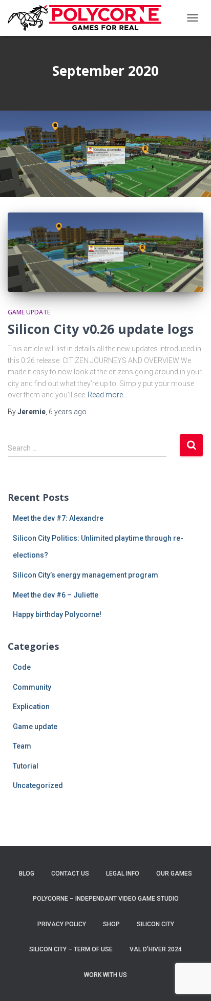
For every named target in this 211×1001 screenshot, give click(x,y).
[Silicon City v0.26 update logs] (105, 252)
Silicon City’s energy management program (85, 575)
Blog (26, 873)
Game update (29, 312)
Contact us (70, 873)
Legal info (122, 873)
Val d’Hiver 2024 (156, 949)
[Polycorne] (88, 18)
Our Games (174, 873)
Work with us (105, 974)
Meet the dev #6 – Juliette (55, 595)
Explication (31, 706)
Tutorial (25, 766)
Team (22, 746)
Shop (111, 924)
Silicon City (155, 924)
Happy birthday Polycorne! (57, 614)
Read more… (108, 395)
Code (22, 667)
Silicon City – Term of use (71, 949)
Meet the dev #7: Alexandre (58, 518)
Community (32, 687)
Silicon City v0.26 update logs (101, 328)
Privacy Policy (61, 924)
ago (68, 412)
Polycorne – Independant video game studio (106, 898)
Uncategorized (38, 785)
